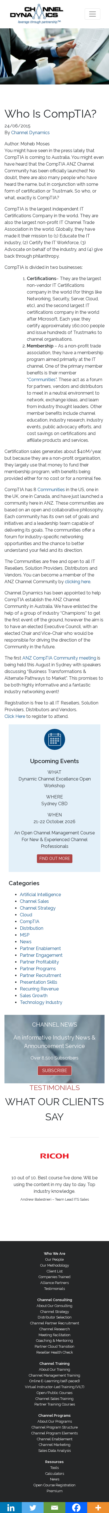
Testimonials (54, 1289)
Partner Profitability (39, 962)
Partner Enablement (40, 948)
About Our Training (54, 1369)
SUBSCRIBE (54, 1070)
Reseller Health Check (54, 1352)
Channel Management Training (54, 1375)
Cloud (26, 914)
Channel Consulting (54, 1300)
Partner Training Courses (54, 1404)
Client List (55, 1271)
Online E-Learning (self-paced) (54, 1381)
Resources (54, 1462)
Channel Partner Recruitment (54, 1323)
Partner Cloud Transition (54, 1346)
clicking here (77, 581)
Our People (54, 1259)
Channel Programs (54, 1415)
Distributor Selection (55, 1317)
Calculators (54, 1473)
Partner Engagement (41, 955)
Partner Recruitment (40, 975)
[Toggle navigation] (92, 14)
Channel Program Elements (54, 1433)
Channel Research (54, 1329)
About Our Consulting (54, 1306)
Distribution (31, 928)
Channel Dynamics (30, 132)
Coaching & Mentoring (54, 1340)
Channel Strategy (38, 908)
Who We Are (54, 1253)
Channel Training (54, 1363)
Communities (42, 379)
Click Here (14, 716)
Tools (54, 1468)
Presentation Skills (38, 982)
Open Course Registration (54, 1485)
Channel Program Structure (55, 1427)
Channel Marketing (54, 1445)
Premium (55, 1491)
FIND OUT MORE (54, 858)
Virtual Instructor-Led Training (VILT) (54, 1387)
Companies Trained (54, 1277)
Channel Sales (34, 901)
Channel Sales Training (54, 1399)
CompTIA (29, 921)
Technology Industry (41, 1002)
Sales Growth (34, 995)
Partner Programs (38, 968)
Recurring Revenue (39, 989)
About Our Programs (54, 1421)
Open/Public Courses (54, 1393)
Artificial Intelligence (40, 894)
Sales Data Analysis (54, 1450)
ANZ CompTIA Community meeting (59, 658)
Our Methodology (54, 1265)
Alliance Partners (54, 1283)
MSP (24, 935)
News (26, 941)
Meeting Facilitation (54, 1335)
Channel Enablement (54, 1439)
